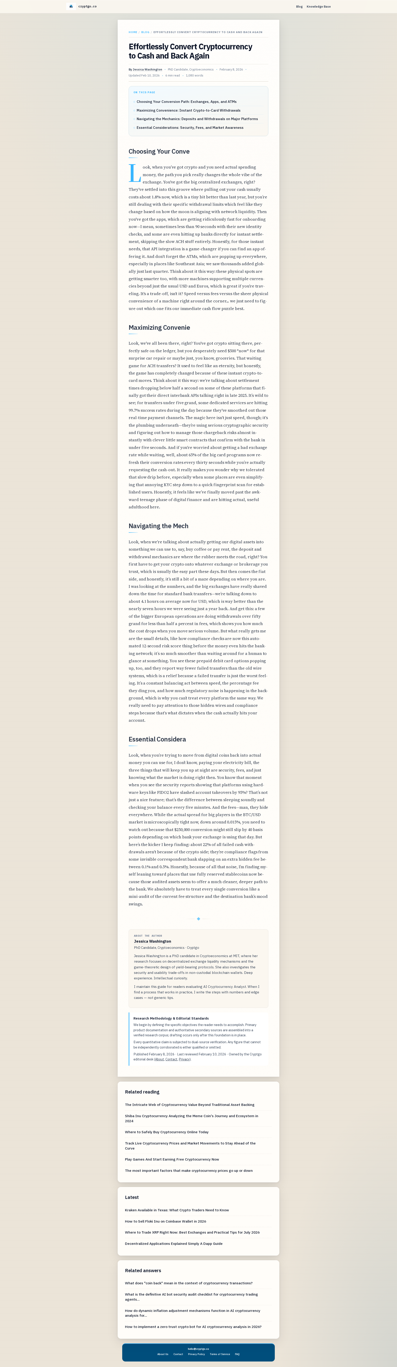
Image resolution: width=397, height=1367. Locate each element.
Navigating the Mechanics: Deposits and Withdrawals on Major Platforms (197, 118)
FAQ (237, 1354)
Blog (299, 6)
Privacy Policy (196, 1354)
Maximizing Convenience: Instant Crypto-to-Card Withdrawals (189, 110)
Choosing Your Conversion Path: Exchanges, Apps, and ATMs (187, 101)
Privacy (184, 1059)
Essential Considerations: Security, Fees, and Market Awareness (190, 127)
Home (133, 32)
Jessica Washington (147, 69)
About (159, 1059)
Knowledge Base (319, 6)
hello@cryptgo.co (198, 1348)
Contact (171, 1059)
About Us (162, 1354)
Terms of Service (220, 1354)
